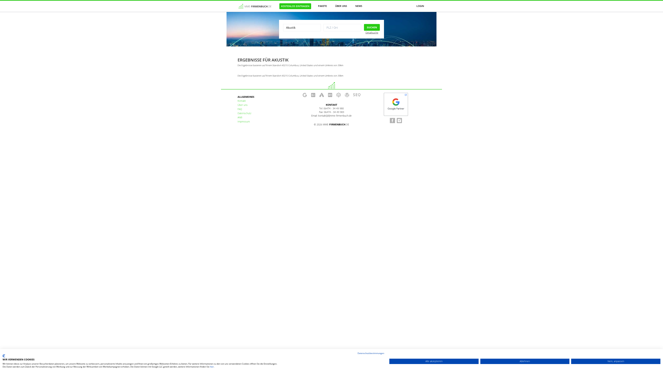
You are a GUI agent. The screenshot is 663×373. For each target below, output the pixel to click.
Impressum (244, 121)
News (358, 6)
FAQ (240, 109)
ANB (240, 117)
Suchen (372, 27)
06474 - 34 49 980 (334, 108)
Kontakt (242, 100)
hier (212, 366)
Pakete (322, 6)
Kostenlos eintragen (295, 6)
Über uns (341, 6)
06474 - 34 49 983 (334, 112)
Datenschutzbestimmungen (371, 353)
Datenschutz (244, 113)
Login (420, 6)
